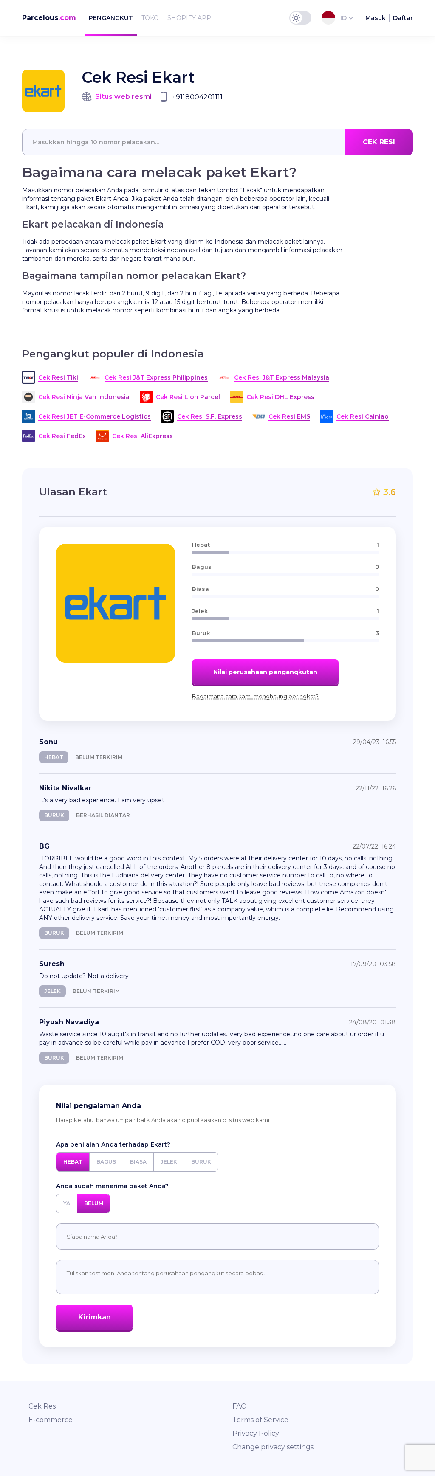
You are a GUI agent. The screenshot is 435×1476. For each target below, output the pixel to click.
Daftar (403, 18)
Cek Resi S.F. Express (209, 416)
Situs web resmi (123, 97)
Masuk (375, 18)
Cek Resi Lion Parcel (188, 397)
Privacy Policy (255, 1433)
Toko (150, 18)
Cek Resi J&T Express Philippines (156, 377)
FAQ (239, 1406)
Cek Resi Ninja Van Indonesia (84, 397)
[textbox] (217, 142)
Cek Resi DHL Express (280, 397)
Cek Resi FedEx (62, 436)
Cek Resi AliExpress (142, 436)
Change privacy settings (273, 1447)
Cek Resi (42, 1406)
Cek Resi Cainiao (362, 416)
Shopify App (189, 18)
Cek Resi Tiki (58, 377)
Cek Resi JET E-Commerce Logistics (94, 416)
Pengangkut (111, 18)
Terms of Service (260, 1420)
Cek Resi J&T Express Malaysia (281, 377)
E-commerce (50, 1420)
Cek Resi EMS (289, 416)
